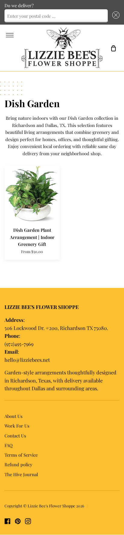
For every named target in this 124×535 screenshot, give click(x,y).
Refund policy (18, 464)
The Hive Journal (21, 474)
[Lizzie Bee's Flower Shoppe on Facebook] (8, 521)
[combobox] (56, 16)
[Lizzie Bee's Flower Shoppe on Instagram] (28, 521)
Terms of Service (21, 455)
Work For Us (17, 426)
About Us (14, 416)
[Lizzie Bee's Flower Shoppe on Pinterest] (18, 521)
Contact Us (15, 436)
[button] (114, 16)
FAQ (9, 445)
